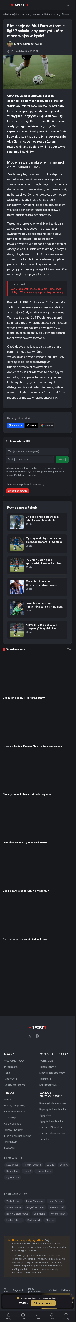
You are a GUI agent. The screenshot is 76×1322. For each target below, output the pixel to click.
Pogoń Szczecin (35, 1142)
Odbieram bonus (43, 1303)
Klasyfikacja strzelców (52, 1007)
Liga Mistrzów (44, 1105)
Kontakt (53, 1225)
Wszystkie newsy (14, 995)
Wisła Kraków (13, 1135)
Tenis (7, 1007)
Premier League (32, 1099)
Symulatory (10, 1076)
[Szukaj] (68, 5)
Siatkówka (10, 1013)
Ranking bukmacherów (52, 1037)
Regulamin (18, 1225)
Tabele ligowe (47, 1001)
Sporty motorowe (14, 1019)
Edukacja (9, 1082)
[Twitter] (29, 970)
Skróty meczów (13, 1064)
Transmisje (10, 1052)
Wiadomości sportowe (16, 14)
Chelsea (50, 1154)
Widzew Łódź (57, 1142)
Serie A (64, 1099)
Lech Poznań (55, 1135)
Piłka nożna (51, 14)
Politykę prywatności (25, 475)
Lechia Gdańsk (14, 1154)
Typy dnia (45, 1049)
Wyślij (62, 459)
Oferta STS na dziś (50, 1061)
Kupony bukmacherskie (53, 1043)
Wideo (8, 1034)
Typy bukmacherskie (51, 1055)
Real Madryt (33, 1154)
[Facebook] (37, 970)
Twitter (33, 425)
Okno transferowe (14, 1046)
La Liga (50, 1099)
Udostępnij (17, 425)
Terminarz (45, 1013)
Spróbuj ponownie (17, 490)
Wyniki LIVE (46, 995)
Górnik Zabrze (13, 1142)
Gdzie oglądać (12, 1058)
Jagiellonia (39, 1148)
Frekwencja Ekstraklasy (18, 1070)
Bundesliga (12, 1105)
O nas (6, 1225)
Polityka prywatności (34, 1225)
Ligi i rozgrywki (48, 1019)
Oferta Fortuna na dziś (52, 1067)
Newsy (37, 14)
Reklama (65, 1225)
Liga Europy (12, 1112)
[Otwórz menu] (4, 4)
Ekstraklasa (12, 1099)
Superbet (44, 1073)
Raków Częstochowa (17, 1148)
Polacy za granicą (14, 1040)
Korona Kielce (58, 1148)
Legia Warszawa (34, 1135)
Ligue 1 (27, 1105)
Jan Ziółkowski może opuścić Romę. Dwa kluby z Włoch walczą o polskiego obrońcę (37, 290)
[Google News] (45, 970)
